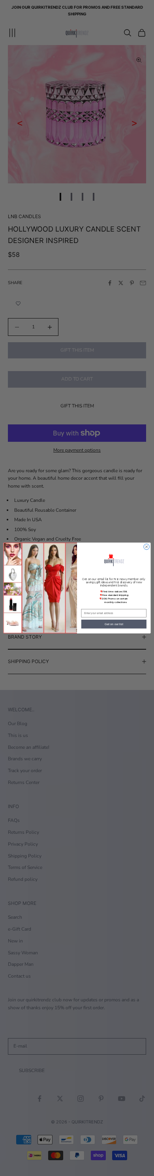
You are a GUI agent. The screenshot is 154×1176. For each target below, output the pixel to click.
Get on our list (114, 624)
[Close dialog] (147, 547)
